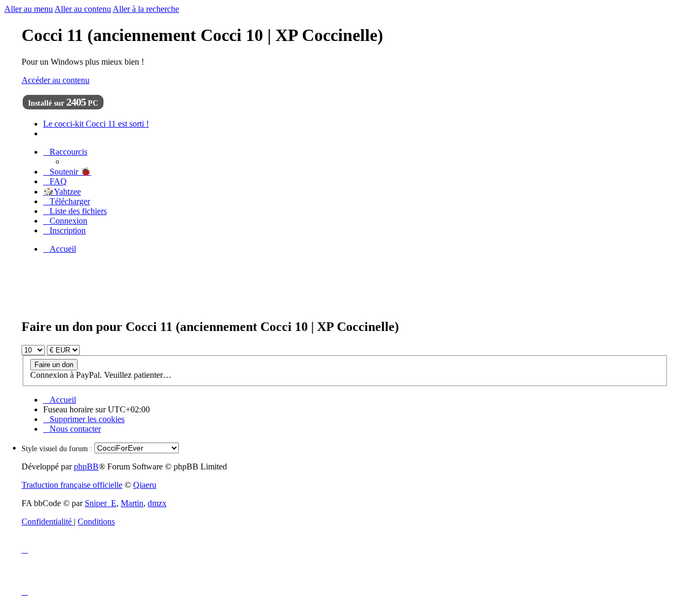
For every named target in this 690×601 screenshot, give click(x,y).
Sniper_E (100, 503)
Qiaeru (144, 484)
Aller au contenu (82, 8)
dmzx (157, 503)
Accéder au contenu (55, 80)
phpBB (86, 466)
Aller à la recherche (146, 8)
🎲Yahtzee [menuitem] (62, 191)
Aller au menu (28, 8)
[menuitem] (67, 171)
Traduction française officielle (72, 484)
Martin (132, 503)
